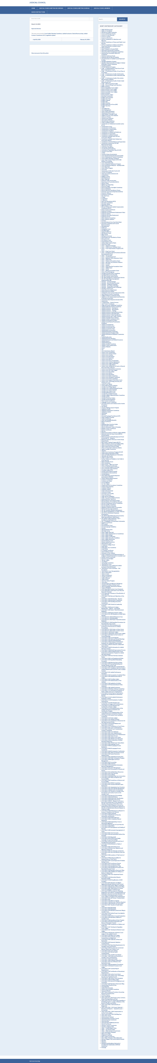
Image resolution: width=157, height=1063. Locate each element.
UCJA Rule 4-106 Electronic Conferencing (112, 790)
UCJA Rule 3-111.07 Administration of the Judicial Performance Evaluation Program (112, 713)
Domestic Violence (106, 193)
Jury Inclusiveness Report (108, 351)
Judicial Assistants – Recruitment (109, 309)
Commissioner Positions (107, 130)
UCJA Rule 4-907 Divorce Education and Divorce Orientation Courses (111, 922)
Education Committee (107, 202)
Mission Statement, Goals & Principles (111, 427)
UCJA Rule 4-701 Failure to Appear (110, 900)
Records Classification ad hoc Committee (111, 503)
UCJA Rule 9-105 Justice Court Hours (111, 974)
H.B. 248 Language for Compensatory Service (112, 277)
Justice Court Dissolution (107, 356)
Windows (103, 1042)
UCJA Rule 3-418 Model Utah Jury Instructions (113, 776)
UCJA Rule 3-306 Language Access (110, 744)
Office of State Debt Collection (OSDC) (111, 448)
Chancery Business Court (107, 112)
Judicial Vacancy (105, 341)
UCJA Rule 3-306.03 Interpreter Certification (113, 751)
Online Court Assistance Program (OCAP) (112, 452)
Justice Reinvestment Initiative (109, 385)
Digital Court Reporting (107, 184)
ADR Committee (105, 47)
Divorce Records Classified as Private (110, 190)
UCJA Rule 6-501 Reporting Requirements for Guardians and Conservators (113, 945)
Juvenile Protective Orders (108, 398)
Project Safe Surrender (107, 490)
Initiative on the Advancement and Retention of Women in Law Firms (113, 297)
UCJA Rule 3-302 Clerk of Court (109, 736)
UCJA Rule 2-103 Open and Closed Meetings (112, 639)
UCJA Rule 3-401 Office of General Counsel (112, 752)
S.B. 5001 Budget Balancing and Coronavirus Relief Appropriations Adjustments (112, 516)
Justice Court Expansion (107, 358)
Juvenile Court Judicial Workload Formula (111, 388)
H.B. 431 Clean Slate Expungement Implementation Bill (110, 279)
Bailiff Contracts (105, 86)
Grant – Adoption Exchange (108, 245)
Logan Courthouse (106, 418)
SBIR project (104, 524)
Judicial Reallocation (106, 337)
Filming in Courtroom (106, 236)
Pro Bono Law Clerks (106, 481)
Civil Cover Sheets (106, 117)
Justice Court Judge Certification (109, 363)
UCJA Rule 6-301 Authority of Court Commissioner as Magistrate (110, 937)
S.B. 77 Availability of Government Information (113, 521)
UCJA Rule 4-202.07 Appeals (108, 813)
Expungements (105, 226)
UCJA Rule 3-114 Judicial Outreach (110, 719)
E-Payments (104, 198)
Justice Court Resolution (107, 374)
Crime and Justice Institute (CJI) (109, 173)
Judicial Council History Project (109, 320)
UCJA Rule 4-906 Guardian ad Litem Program (112, 920)
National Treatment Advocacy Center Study (112, 439)
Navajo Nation (105, 441)
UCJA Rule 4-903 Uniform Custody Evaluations (113, 916)
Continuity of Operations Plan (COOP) (111, 150)
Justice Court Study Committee (109, 378)
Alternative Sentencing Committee (110, 50)
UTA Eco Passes (105, 995)
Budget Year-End (105, 105)
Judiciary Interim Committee (108, 344)
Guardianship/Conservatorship (109, 274)
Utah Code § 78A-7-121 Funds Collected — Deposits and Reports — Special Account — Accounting (112, 1009)
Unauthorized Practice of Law (108, 985)
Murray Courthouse (106, 430)
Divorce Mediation (106, 189)
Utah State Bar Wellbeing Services (110, 1022)
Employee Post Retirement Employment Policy (113, 212)
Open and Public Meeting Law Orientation (112, 454)
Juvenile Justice (105, 396)
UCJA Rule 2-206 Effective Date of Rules (111, 662)
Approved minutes (36, 28)
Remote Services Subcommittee (109, 508)
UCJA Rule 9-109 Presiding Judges (110, 979)
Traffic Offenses (105, 578)
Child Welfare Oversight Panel (109, 114)
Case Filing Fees (105, 108)
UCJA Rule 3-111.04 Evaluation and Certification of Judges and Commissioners (112, 703)
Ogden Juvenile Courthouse (108, 449)
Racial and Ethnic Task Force (108, 499)
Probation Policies (106, 489)
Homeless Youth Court (107, 288)
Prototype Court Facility (107, 493)
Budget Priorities (105, 103)
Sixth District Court (106, 543)
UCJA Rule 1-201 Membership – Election (111, 598)
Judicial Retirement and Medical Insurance (112, 340)
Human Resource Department (109, 290)
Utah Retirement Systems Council (110, 1018)
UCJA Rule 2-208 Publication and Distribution (113, 666)
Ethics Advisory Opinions (107, 219)
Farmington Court (105, 229)
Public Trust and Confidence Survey (110, 497)
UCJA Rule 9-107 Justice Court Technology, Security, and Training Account (112, 976)
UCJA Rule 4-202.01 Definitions (109, 797)
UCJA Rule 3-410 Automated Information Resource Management (112, 765)
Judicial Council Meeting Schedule (78, 8)
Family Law (104, 227)
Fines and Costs (105, 238)
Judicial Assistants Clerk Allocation (110, 313)
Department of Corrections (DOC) (110, 182)
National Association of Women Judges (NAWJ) (113, 432)
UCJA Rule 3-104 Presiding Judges (110, 679)
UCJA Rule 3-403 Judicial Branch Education (112, 756)
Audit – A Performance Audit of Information (112, 74)
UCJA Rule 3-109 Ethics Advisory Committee (112, 688)
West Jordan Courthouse (107, 1036)
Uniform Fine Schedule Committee (110, 989)
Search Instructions (38, 12)
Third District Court (106, 564)
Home (33, 8)
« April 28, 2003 (36, 39)
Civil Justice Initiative (106, 119)
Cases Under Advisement (107, 111)
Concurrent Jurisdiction (107, 147)
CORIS (103, 153)
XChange (103, 1047)
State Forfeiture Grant (107, 551)
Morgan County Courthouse (108, 428)
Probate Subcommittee (107, 486)
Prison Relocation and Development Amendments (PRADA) (110, 476)
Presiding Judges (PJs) (107, 470)
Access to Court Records (107, 35)
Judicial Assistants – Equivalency (109, 308)
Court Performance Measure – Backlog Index (112, 165)
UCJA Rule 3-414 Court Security (109, 773)
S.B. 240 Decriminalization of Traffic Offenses (112, 511)
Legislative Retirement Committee (110, 410)
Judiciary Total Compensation (109, 345)
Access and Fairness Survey (108, 33)
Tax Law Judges (105, 560)
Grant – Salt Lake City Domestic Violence (111, 262)
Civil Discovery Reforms (107, 118)
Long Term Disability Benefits (108, 420)
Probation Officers (106, 488)
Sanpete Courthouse (106, 522)
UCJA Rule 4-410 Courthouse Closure (111, 863)
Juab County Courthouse (107, 304)
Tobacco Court (105, 574)
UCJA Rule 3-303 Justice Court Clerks (111, 737)
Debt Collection (105, 179)
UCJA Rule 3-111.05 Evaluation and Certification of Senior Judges (110, 706)
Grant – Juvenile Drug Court (108, 256)
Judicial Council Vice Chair (108, 328)
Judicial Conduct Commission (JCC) (110, 319)
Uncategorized (105, 986)
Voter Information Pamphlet (108, 1032)
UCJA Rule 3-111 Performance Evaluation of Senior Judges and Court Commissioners (112, 690)
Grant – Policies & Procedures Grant (110, 261)
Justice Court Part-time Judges (109, 370)
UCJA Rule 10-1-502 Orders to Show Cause (112, 629)
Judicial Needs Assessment (108, 330)
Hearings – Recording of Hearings (109, 286)
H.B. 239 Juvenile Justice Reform (109, 276)
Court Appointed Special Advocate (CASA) (112, 155)
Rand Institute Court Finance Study (110, 500)
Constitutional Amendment (108, 148)
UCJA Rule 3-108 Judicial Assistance (110, 687)
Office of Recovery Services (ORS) (110, 446)
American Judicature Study (108, 56)
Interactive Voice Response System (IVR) (112, 299)
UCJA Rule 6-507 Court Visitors (109, 950)
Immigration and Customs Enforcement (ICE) (112, 292)
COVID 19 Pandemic (106, 172)
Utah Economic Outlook (107, 1017)
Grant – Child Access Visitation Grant (111, 247)
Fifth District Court (106, 233)
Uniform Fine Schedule (107, 988)
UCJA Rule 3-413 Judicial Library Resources (112, 772)
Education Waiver (105, 204)
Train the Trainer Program (108, 580)
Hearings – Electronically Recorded (110, 283)
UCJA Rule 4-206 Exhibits (107, 826)
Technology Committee (107, 562)
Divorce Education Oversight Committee (111, 187)
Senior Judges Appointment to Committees (112, 533)
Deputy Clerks (105, 183)
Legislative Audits (106, 409)
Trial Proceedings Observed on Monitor (111, 586)
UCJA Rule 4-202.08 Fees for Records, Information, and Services (111, 815)
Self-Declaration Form (106, 529)
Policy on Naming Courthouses (109, 466)
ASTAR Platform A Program (108, 67)
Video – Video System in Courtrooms (110, 1031)
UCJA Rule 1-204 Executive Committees (111, 600)
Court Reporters (105, 166)
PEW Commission (105, 463)
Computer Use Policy (106, 146)
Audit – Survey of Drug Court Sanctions (111, 85)
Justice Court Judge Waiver (108, 364)
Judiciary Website (105, 346)
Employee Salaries (106, 213)
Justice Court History (106, 359)
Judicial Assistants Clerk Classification (111, 315)
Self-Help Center (105, 531)
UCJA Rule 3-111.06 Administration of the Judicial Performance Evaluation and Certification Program (112, 709)
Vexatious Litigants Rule (107, 1026)
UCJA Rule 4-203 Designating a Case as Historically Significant (111, 822)
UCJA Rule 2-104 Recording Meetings (111, 640)
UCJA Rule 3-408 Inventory (108, 763)
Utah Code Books (105, 996)
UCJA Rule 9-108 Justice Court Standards (112, 978)
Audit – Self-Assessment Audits (109, 83)
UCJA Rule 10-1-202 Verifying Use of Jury (112, 616)
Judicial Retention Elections (108, 338)
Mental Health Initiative (107, 425)
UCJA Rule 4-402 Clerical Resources (110, 846)
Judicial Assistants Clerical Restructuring (72, 33)
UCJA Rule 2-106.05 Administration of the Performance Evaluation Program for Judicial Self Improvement (112, 653)
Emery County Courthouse (108, 209)
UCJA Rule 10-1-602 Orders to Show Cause (112, 630)
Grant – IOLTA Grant (106, 255)
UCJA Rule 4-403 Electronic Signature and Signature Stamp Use (112, 848)
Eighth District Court (106, 205)
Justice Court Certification (108, 352)
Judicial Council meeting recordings (51, 8)
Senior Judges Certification (108, 536)
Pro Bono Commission (107, 479)
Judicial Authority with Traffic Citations (111, 316)
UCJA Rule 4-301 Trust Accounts (109, 833)
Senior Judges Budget (107, 535)
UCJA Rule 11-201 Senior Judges (109, 632)
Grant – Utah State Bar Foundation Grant (111, 266)
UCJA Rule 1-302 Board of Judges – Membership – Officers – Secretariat (110, 607)
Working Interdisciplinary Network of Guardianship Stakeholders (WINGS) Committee (110, 1045)
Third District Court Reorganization (110, 571)
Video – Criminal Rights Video (109, 1028)
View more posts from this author (40, 53)
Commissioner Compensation (108, 129)
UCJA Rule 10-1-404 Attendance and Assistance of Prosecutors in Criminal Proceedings (111, 626)
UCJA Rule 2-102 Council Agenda (109, 637)
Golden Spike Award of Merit (108, 243)
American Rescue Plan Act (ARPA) (110, 57)
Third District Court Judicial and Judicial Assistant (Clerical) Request (111, 566)
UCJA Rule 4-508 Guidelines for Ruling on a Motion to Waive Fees (112, 872)
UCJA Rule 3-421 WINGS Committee (110, 783)
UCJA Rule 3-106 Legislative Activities (111, 683)
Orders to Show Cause (107, 457)
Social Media (104, 549)
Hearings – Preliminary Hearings (109, 284)
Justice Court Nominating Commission (111, 369)
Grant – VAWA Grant (106, 267)
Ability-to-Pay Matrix (106, 31)
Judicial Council (37, 2)
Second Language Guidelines (108, 526)
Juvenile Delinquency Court (108, 392)
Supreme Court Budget (107, 558)
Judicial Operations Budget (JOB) (109, 333)
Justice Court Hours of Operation (110, 360)
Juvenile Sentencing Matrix (108, 399)
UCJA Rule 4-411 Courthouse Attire (110, 864)
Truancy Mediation (106, 587)
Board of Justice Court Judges (109, 90)
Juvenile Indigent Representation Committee (113, 395)
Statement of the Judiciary (108, 553)
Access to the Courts (106, 38)
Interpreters (104, 301)
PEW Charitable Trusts (107, 461)
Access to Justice (105, 36)
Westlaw (103, 1040)
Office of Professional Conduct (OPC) (111, 445)
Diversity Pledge (105, 186)
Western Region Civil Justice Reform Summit (112, 1039)
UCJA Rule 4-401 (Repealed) (108, 837)
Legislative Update (50, 35)
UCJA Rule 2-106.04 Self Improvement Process (113, 650)
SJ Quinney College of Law (108, 544)
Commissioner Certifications (108, 128)
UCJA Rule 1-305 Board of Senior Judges (111, 612)
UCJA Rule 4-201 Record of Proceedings (111, 795)
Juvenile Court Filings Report (108, 387)
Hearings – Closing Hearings (108, 281)
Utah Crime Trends (106, 1015)
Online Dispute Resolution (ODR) (109, 453)
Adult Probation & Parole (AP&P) (109, 49)
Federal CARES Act (106, 231)
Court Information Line (107, 162)
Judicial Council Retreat (107, 324)
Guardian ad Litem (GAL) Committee (110, 273)
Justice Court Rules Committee (109, 376)
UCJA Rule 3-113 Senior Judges (109, 718)
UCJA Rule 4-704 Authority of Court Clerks (112, 903)
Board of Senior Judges (107, 94)
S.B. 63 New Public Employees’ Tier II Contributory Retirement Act (110, 519)
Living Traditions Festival (107, 417)
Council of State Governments (109, 154)
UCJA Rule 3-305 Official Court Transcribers (112, 743)
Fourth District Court (106, 241)
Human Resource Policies (107, 291)
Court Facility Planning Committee (53, 33)
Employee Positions (106, 211)
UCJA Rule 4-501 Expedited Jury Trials (111, 866)
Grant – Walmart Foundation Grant (110, 270)
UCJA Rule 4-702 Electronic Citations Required (113, 902)
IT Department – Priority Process (109, 302)
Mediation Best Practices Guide (109, 424)
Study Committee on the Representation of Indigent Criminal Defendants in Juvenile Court (113, 555)
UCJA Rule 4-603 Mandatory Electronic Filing (112, 887)
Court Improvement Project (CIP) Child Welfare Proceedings (111, 160)
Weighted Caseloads (106, 1035)
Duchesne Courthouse (107, 194)
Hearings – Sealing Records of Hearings (111, 287)
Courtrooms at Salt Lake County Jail (110, 171)
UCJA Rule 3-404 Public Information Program (112, 758)
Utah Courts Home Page (34, 1061)
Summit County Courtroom (108, 557)
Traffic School (104, 579)
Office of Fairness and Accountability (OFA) (112, 443)
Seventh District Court (107, 540)
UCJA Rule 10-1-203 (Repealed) (109, 618)
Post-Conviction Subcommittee (109, 468)
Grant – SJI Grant (105, 263)
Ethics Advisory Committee (108, 218)
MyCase (103, 431)
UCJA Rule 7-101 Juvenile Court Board (111, 954)
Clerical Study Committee (107, 121)
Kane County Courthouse (108, 400)
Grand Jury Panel (105, 244)
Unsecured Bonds (106, 990)
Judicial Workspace (106, 342)
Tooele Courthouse (106, 576)
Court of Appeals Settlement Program (111, 164)
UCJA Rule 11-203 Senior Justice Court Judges (113, 633)
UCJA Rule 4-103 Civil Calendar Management (112, 788)
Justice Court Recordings (107, 371)
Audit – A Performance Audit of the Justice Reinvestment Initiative (112, 78)
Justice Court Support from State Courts (111, 380)
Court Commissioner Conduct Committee (112, 157)
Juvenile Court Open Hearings (109, 389)
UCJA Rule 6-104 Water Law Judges (110, 935)
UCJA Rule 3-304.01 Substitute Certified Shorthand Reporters (111, 740)
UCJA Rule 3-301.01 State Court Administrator (113, 734)
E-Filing (103, 197)
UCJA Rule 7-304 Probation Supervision (111, 960)
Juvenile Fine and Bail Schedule (109, 394)
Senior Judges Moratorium (108, 539)
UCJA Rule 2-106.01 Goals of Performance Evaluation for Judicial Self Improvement (112, 642)
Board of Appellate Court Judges (109, 87)
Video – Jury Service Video (108, 1029)
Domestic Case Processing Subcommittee (112, 191)
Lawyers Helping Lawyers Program (110, 407)
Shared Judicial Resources (108, 542)
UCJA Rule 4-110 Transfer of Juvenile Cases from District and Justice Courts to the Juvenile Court (112, 793)
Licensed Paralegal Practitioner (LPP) (110, 416)
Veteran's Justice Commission (109, 1025)
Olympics (103, 450)
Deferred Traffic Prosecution (108, 180)
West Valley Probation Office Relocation (111, 1037)
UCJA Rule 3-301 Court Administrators (111, 733)
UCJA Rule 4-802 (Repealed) (108, 907)
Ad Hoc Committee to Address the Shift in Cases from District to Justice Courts (112, 45)
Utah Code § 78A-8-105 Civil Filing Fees (111, 1014)
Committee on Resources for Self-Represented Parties (110, 143)
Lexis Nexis (104, 413)
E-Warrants (104, 200)
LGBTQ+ (103, 414)
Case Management (106, 110)
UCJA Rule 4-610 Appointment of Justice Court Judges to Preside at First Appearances (113, 895)
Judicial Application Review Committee (111, 306)
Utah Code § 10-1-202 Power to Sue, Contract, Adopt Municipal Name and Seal (113, 998)
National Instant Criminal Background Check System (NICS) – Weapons (112, 437)
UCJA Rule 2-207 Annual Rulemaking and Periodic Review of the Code (111, 664)
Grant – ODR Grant (106, 259)
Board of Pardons (105, 93)
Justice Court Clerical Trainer (108, 353)
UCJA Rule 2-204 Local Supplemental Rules (112, 658)
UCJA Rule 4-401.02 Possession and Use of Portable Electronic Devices (112, 841)
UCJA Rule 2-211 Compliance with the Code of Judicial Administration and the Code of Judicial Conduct (113, 669)
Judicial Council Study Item (108, 327)
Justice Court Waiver (106, 384)
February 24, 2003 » (85, 39)
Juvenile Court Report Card (108, 391)
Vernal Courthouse (106, 1024)
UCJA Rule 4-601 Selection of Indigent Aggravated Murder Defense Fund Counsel (112, 883)
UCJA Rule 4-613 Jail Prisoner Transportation (113, 898)
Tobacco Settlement (106, 575)
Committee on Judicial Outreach (109, 135)
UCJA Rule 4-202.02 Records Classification (112, 798)
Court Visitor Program (107, 168)
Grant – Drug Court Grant (108, 251)
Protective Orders (106, 492)
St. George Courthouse (107, 550)
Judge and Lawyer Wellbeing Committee (111, 305)
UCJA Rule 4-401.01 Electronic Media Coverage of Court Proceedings (110, 839)
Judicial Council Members (102, 8)
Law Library (104, 406)
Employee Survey (105, 216)
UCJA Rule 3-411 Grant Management (110, 767)
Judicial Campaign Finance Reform (110, 317)
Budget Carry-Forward (107, 97)
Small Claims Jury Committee (108, 547)
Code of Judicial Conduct (107, 122)
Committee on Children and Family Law (111, 132)
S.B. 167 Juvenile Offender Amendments (111, 510)
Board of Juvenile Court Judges (109, 92)
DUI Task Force (105, 195)
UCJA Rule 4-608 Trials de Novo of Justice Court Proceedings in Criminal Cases (112, 889)
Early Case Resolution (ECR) (108, 201)
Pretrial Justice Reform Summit (109, 471)
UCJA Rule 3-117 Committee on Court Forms (112, 726)
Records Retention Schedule (108, 506)
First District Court (106, 240)
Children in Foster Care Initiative (109, 115)
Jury (102, 349)
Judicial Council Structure (107, 326)
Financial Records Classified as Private (111, 237)
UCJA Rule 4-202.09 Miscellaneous (110, 817)
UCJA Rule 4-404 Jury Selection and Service (112, 851)
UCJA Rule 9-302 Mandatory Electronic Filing (112, 983)
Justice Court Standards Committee (110, 377)
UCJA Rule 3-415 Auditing (108, 774)
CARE (102, 107)
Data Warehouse (105, 177)
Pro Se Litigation (105, 482)
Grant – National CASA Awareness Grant (111, 258)
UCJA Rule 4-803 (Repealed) (108, 909)
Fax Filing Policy (105, 230)
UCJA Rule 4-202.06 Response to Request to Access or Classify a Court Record (113, 811)
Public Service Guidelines (107, 496)
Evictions (103, 220)
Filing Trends (104, 234)
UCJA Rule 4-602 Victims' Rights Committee (112, 885)
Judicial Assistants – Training (108, 310)
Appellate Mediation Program (108, 61)
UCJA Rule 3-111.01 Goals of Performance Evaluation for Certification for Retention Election (112, 694)
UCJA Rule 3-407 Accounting (108, 762)
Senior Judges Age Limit (107, 532)
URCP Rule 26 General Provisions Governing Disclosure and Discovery (112, 992)
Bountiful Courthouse (107, 96)
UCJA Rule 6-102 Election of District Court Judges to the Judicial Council (112, 933)
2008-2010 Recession (107, 29)
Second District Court (107, 525)
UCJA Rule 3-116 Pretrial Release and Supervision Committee (111, 724)
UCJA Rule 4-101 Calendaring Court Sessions (113, 787)
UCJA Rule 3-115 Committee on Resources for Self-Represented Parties (113, 721)
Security (103, 528)
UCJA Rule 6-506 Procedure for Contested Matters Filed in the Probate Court (112, 948)
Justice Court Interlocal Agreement (110, 362)
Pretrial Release (105, 474)
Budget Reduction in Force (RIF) (109, 104)
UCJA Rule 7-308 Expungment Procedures (112, 964)
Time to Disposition (106, 572)
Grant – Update (105, 265)
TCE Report (104, 561)
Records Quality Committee (108, 504)
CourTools (104, 169)
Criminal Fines (104, 175)
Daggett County (105, 176)
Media (103, 423)
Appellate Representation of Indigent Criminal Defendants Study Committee (113, 63)
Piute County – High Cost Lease (109, 464)
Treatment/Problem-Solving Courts (110, 585)
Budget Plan (104, 101)
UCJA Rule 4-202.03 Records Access (110, 799)
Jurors (103, 348)
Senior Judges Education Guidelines (110, 538)
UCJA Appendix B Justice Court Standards (112, 589)
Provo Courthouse (106, 495)
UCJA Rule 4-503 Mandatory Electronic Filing (112, 870)
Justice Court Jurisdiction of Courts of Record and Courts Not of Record (113, 366)
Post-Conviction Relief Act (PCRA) (110, 467)
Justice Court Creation (107, 355)
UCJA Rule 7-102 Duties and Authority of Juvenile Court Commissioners (111, 956)
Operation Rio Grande (107, 456)
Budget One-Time (106, 99)
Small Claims (104, 546)
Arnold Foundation (106, 65)
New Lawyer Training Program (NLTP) (110, 442)
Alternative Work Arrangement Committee (112, 51)
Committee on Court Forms (108, 133)
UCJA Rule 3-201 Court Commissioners (111, 727)
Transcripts (104, 582)
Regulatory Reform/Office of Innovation (111, 507)
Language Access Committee (108, 402)
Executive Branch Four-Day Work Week (111, 222)
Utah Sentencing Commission (109, 1019)
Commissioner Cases (106, 126)
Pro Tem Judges (105, 484)
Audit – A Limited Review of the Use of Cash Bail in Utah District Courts (112, 69)
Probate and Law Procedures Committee (111, 485)
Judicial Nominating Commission (109, 331)
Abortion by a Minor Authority (109, 32)
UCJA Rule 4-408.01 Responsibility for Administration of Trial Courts (111, 858)
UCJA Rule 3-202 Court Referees (109, 731)
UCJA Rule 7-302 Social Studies (109, 959)
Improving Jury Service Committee (110, 294)
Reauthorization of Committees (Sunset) (111, 502)
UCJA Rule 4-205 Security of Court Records (112, 824)
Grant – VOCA (105, 269)
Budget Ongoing (105, 100)
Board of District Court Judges (109, 89)
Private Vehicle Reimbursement (109, 478)
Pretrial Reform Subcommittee (109, 472)
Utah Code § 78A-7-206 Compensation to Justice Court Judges (112, 1012)
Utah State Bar (105, 1021)
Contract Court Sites (106, 151)
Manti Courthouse (106, 421)
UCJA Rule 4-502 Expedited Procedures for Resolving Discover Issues (112, 868)
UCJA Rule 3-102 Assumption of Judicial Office (113, 675)
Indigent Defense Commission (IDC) (110, 295)
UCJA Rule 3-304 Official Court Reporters (112, 738)
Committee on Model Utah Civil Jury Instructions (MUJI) (110, 137)
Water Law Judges (106, 1033)
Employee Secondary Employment (110, 215)
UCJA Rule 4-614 (105, 899)
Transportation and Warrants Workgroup (111, 583)
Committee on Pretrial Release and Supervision (113, 141)
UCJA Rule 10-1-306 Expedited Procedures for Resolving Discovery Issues (113, 623)
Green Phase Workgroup (107, 272)
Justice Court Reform (106, 373)
